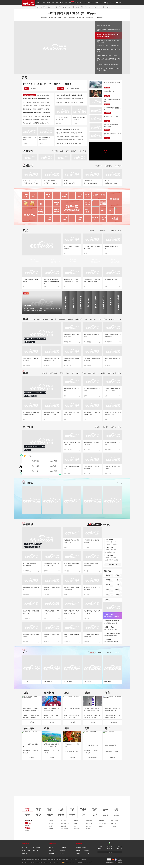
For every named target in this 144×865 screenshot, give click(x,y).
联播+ (26, 88)
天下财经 (106, 121)
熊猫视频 (97, 427)
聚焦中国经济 (83, 151)
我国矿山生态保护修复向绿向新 (112, 82)
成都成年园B (35, 471)
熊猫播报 (105, 427)
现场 (65, 253)
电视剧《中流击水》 (110, 627)
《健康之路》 (109, 547)
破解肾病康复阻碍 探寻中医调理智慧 (51, 612)
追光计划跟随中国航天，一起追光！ (112, 182)
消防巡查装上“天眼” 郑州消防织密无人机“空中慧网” (71, 716)
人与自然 (51, 826)
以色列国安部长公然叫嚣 (111, 279)
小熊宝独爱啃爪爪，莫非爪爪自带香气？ (91, 467)
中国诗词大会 (77, 828)
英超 (24, 419)
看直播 (114, 218)
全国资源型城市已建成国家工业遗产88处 (36, 112)
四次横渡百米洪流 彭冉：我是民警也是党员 (71, 541)
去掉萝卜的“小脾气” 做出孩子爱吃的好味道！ (91, 635)
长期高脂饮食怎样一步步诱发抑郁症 (71, 745)
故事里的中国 (114, 820)
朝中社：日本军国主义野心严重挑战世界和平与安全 (69, 133)
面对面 (65, 547)
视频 (53, 2)
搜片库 (111, 211)
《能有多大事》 (67, 681)
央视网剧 (102, 230)
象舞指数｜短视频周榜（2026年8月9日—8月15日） (51, 716)
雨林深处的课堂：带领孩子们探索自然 (30, 752)
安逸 (69, 473)
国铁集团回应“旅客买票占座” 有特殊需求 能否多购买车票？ (71, 280)
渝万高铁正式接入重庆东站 (111, 116)
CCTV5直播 (91, 373)
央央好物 (109, 7)
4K (80, 2)
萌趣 (65, 473)
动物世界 (113, 823)
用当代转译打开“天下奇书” (111, 642)
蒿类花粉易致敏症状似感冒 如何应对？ (78, 118)
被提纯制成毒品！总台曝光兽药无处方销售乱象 (51, 565)
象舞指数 (49, 692)
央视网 (51, 847)
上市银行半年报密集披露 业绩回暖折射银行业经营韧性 (92, 716)
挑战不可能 (101, 820)
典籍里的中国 (64, 828)
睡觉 (106, 473)
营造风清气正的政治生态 (42, 95)
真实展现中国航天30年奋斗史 (112, 616)
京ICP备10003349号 (46, 862)
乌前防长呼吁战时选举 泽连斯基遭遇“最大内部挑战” (71, 612)
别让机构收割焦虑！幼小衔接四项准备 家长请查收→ (112, 716)
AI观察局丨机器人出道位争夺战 (112, 247)
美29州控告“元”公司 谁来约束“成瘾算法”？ (92, 565)
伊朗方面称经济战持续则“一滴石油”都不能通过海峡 (69, 136)
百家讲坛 (86, 594)
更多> (120, 230)
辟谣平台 (78, 850)
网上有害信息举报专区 (81, 847)
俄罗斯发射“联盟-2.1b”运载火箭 (29, 138)
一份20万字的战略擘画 (72, 88)
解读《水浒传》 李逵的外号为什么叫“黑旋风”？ (92, 588)
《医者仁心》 (87, 681)
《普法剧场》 (109, 555)
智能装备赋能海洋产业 (110, 745)
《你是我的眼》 (47, 681)
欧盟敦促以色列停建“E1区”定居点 (67, 129)
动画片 (100, 652)
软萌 (109, 450)
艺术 (90, 7)
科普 (73, 7)
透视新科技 (67, 642)
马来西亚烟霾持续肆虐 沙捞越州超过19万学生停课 (69, 139)
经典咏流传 (89, 820)
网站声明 (24, 853)
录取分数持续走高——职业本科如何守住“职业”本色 (112, 709)
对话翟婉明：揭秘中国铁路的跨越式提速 (91, 541)
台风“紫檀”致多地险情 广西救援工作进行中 (71, 336)
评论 (48, 2)
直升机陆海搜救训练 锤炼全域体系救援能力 (71, 359)
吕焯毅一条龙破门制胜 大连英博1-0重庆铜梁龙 (71, 413)
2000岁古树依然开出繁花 (110, 623)
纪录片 (109, 652)
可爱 (89, 473)
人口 (75, 826)
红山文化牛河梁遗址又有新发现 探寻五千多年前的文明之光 (31, 709)
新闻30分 (106, 104)
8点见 (61, 151)
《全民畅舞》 (109, 539)
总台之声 (24, 847)
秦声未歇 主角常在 (109, 91)
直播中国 (75, 2)
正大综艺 (63, 826)
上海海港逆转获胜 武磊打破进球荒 (71, 389)
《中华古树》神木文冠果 (111, 620)
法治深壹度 (46, 594)
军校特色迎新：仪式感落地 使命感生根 (62, 118)
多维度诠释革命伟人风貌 (110, 629)
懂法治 (108, 594)
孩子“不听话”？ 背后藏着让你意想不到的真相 (71, 565)
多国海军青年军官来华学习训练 (112, 359)
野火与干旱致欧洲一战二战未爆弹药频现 (45, 138)
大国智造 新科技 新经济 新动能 (69, 182)
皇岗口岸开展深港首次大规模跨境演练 (69, 95)
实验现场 (86, 618)
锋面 (67, 151)
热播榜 (116, 199)
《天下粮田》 (27, 681)
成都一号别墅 (53, 471)
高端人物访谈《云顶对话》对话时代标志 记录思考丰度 (30, 182)
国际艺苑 (88, 826)
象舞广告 (35, 850)
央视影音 (51, 850)
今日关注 (66, 618)
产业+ (103, 7)
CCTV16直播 (112, 373)
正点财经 (106, 138)
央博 (60, 7)
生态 (49, 7)
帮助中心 (62, 853)
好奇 (89, 450)
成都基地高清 (35, 461)
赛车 (85, 396)
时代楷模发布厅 (65, 823)
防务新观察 (37, 319)
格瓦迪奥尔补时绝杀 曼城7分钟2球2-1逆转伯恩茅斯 (31, 413)
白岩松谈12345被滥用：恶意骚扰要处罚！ (92, 247)
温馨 (109, 473)
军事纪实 (53, 319)
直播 (28, 456)
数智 (95, 7)
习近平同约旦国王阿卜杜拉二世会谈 (72, 13)
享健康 (117, 580)
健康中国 (66, 571)
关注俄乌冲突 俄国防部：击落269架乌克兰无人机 (51, 359)
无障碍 (110, 4)
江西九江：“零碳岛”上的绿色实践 (72, 709)
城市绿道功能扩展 (45, 102)
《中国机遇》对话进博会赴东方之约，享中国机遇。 (51, 182)
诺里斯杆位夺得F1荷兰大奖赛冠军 (92, 389)
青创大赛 (113, 230)
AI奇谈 (52, 259)
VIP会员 (44, 373)
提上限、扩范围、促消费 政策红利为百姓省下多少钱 (36, 116)
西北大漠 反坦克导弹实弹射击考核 (92, 336)
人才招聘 (86, 853)
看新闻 (108, 575)
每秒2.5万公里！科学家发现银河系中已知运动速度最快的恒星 (51, 282)
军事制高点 (79, 319)
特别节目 (117, 652)
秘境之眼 (51, 828)
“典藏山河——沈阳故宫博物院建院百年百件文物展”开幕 (31, 716)
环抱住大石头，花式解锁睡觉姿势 (71, 467)
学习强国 (55, 151)
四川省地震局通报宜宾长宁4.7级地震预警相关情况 (69, 98)
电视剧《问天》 (109, 614)
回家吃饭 (86, 642)
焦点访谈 (106, 96)
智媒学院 (109, 846)
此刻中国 (32, 259)
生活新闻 (74, 123)
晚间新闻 (76, 820)
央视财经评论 (26, 618)
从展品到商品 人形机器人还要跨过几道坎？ (31, 612)
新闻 (44, 2)
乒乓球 (84, 373)
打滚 (85, 473)
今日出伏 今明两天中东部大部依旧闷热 (71, 247)
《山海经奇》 (108, 639)
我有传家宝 (89, 823)
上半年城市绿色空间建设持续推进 (32, 102)
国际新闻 (25, 143)
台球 (106, 396)
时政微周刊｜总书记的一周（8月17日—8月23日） (49, 84)
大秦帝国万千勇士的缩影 (110, 635)
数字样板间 (99, 166)
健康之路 (46, 618)
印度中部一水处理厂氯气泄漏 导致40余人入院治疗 (69, 143)
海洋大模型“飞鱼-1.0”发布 (111, 751)
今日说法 (51, 823)
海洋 (107, 728)
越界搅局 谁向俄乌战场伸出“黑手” (31, 588)
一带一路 (54, 7)
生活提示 (101, 826)
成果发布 (119, 846)
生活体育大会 (109, 166)
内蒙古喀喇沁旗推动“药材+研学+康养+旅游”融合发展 (51, 745)
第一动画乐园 (102, 823)
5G (99, 7)
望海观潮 (73, 259)
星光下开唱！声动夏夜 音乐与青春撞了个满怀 (31, 565)
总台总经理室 (36, 847)
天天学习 (60, 88)
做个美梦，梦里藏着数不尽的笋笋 (112, 443)
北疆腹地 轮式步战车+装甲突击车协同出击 (92, 359)
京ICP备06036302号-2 (36, 862)
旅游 (69, 7)
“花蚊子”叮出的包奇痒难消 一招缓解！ (30, 280)
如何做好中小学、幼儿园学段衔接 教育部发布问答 (36, 123)
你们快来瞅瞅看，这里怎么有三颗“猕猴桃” (91, 443)
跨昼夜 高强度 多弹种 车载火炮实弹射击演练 (113, 336)
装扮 (85, 450)
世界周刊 (86, 571)
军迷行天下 (93, 319)
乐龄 (82, 7)
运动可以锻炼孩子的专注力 (71, 751)
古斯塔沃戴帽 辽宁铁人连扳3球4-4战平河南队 (92, 413)
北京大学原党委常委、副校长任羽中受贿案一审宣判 (69, 102)
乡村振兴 (43, 7)
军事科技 (70, 319)
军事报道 (45, 319)
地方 (38, 7)
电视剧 (92, 652)
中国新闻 (106, 129)
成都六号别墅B (36, 466)
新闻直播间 (107, 113)
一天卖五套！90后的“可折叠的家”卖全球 (31, 635)
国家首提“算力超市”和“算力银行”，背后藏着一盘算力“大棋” (92, 709)
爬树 (65, 450)
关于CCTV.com (26, 850)
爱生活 (108, 584)
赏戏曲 (117, 594)
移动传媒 (51, 853)
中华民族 (113, 826)
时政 (38, 2)
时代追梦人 (87, 547)
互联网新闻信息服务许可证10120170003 (31, 859)
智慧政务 (109, 849)
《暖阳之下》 (108, 681)
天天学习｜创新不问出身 (103, 25)
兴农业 (117, 589)
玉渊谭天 (73, 151)
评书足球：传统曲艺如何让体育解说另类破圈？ (51, 709)
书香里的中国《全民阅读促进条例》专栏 (91, 752)
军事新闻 (58, 123)
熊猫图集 (113, 427)
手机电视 (62, 850)
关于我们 (100, 846)
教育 (66, 2)
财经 (57, 2)
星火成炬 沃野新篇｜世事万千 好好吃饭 (107, 55)
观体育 (117, 575)
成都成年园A (53, 466)
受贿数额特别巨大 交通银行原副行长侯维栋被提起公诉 (92, 280)
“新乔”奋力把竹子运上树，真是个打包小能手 (72, 443)
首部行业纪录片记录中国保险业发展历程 (90, 182)
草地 (106, 450)
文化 (64, 7)
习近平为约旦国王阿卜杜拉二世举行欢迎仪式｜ (55, 17)
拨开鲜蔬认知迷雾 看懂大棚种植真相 (71, 635)
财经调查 (46, 571)
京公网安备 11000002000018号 (71, 862)
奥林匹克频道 (53, 373)
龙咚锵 (113, 259)
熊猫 (70, 2)
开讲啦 (75, 823)
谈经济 (108, 589)
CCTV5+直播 (102, 373)
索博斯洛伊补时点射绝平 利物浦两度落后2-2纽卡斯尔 (51, 413)
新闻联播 (106, 87)
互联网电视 (63, 847)
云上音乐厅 (118, 166)
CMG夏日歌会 (27, 571)
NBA (72, 373)
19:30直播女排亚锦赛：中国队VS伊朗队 (107, 64)
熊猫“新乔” (70, 450)
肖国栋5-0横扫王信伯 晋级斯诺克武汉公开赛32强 (113, 413)
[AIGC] (104, 2)
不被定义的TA (95, 259)
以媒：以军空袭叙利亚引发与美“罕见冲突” (30, 359)
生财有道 (25, 642)
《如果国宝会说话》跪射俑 (112, 633)
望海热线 (78, 853)
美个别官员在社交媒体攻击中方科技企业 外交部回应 (36, 105)
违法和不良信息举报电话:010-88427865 (77, 859)
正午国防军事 (26, 365)
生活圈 (88, 828)
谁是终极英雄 (103, 319)
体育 (61, 2)
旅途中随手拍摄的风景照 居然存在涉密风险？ (71, 588)
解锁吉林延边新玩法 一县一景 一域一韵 (51, 752)
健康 (77, 7)
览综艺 (108, 580)
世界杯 (62, 373)
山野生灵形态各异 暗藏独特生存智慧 (51, 635)
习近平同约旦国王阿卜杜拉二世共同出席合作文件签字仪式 (86, 17)
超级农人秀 (46, 642)
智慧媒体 (100, 849)
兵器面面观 (62, 319)
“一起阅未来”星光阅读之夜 (91, 745)
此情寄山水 (33, 88)
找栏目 (103, 211)
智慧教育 (119, 849)
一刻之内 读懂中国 (34, 261)
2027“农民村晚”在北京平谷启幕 (30, 745)
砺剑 (86, 319)
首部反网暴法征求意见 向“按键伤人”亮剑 (52, 588)
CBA (77, 373)
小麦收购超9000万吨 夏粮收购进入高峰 (36, 98)
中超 (67, 373)
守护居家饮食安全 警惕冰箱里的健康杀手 (92, 612)
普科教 (117, 584)
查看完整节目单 (113, 564)
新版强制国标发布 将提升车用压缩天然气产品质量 (36, 109)
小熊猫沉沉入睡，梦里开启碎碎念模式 (112, 467)
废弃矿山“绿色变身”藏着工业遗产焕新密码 (108, 45)
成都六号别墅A (54, 461)
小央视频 (91, 230)
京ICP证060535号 (26, 862)
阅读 (86, 7)
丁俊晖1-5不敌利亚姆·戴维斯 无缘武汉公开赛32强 (112, 389)
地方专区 (30, 214)
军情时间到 (112, 319)
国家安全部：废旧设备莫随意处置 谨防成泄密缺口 (36, 119)
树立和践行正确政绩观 (29, 95)
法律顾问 (86, 850)
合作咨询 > (110, 852)
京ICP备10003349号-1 (56, 862)
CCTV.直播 (87, 2)
